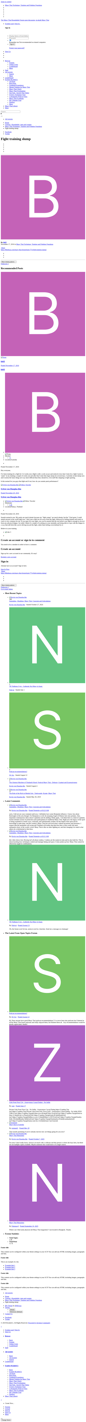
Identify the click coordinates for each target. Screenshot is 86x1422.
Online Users (13, 64)
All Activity (9, 72)
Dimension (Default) (16, 1312)
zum (13, 1106)
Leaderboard (13, 66)
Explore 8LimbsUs (11, 80)
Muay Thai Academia (16, 98)
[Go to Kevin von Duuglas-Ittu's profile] (18, 597)
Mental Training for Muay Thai (19, 87)
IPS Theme (8, 1306)
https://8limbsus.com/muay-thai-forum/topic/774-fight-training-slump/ (24, 250)
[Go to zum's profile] (47, 1100)
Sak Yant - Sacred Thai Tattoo (19, 93)
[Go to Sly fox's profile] (47, 768)
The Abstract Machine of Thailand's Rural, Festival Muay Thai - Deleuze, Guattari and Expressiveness (43, 782)
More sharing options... (9, 262)
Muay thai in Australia (16, 1125)
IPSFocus (18, 1306)
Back (11, 1340)
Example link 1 (10, 1265)
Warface (12, 102)
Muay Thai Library (11, 106)
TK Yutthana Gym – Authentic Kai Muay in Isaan (26, 686)
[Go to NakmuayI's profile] (47, 1221)
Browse (7, 61)
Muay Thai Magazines (16, 1135)
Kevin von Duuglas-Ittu (17, 605)
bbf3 (5, 242)
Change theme (6, 1420)
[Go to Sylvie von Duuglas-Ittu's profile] (10, 485)
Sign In (12, 44)
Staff (6, 70)
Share (3, 248)
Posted (10, 365)
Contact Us (8, 1314)
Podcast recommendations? (18, 771)
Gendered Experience (16, 85)
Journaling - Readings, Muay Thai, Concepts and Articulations (30, 601)
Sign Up (8, 51)
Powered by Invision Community (39, 1323)
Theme (7, 1307)
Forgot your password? (17, 48)
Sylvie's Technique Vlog (17, 95)
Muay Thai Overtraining (17, 91)
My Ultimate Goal (15, 100)
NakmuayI (15, 1226)
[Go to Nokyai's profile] (47, 682)
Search (11, 74)
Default (12, 1309)
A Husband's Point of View (18, 97)
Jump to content (6, 2)
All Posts (12, 81)
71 (10, 458)
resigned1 (15, 1128)
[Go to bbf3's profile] (43, 239)
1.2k (10, 505)
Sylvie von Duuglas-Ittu (11, 489)
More (11, 68)
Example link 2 (10, 1267)
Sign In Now (5, 569)
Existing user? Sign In (12, 24)
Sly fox (11, 775)
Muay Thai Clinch (15, 89)
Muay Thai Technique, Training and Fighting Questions (34, 244)
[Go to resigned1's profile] (13, 1123)
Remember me (14, 42)
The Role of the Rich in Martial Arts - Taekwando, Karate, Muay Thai (32, 793)
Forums (11, 63)
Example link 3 (10, 1269)
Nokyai (11, 690)
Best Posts (12, 83)
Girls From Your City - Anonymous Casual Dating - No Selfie (29, 1102)
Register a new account (8, 557)
